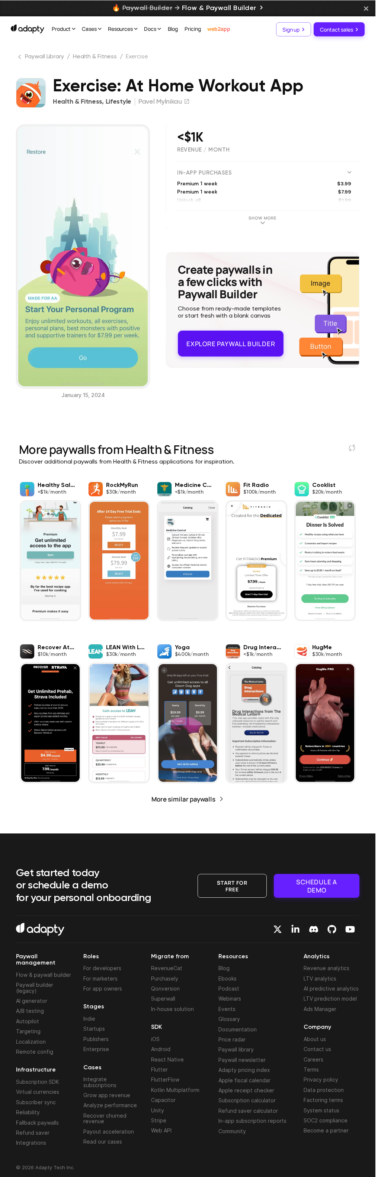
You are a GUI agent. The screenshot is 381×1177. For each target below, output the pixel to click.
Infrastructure (36, 1070)
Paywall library (236, 1049)
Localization (31, 1041)
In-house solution (172, 1009)
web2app (218, 28)
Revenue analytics (326, 968)
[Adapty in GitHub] (332, 929)
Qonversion (165, 988)
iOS (155, 1039)
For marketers (100, 978)
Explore (230, 340)
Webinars (229, 998)
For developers (102, 968)
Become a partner (326, 1130)
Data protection (324, 1090)
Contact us (317, 1049)
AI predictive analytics (331, 988)
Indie (89, 1018)
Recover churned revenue (105, 1118)
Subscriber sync (36, 1102)
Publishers (96, 1039)
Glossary (229, 1019)
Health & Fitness (95, 57)
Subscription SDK (37, 1082)
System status (321, 1110)
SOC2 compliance (326, 1120)
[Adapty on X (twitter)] (277, 929)
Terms (311, 1069)
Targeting (28, 1031)
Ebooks (227, 978)
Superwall (163, 998)
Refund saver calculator (248, 1111)
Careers (313, 1059)
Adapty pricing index (244, 1070)
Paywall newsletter (242, 1060)
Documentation (237, 1029)
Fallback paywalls (37, 1122)
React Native (167, 1059)
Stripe (158, 1120)
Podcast (228, 988)
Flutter (159, 1069)
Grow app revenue (106, 1095)
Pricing (193, 28)
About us (315, 1039)
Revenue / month (203, 150)
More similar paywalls (183, 799)
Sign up (291, 29)
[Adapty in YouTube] (350, 929)
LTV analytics (320, 978)
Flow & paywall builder (43, 975)
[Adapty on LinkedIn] (295, 929)
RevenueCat (166, 968)
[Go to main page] (27, 29)
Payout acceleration (108, 1131)
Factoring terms (323, 1100)
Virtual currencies (37, 1092)
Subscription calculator (247, 1100)
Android (160, 1049)
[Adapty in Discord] (313, 929)
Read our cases (102, 1141)
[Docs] (159, 29)
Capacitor (163, 1100)
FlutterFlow (165, 1079)
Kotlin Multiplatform (175, 1090)
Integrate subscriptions (99, 1082)
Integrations (31, 1142)
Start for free (232, 885)
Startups (94, 1028)
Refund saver (32, 1132)
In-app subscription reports (252, 1121)
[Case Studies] (99, 29)
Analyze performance (110, 1105)
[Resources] (136, 29)
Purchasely (164, 978)
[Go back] (20, 58)
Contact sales (336, 29)
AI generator (31, 1001)
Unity (157, 1110)
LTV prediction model (330, 998)
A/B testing (30, 1011)
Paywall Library (44, 57)
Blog (173, 28)
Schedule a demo (316, 885)
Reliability (28, 1112)
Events (227, 1009)
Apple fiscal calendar (244, 1080)
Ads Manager (320, 1009)
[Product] (73, 29)
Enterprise (96, 1049)
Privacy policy (321, 1079)
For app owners (102, 988)
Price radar (232, 1039)
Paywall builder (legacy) (34, 988)
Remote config (34, 1051)
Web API (161, 1130)
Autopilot (27, 1021)
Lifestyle (118, 101)
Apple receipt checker (246, 1090)
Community (232, 1131)
